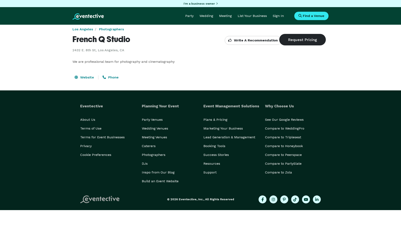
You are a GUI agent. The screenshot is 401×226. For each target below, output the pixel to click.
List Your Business (252, 16)
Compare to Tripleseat (283, 137)
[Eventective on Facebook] (262, 199)
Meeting (225, 16)
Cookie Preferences (95, 155)
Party (189, 16)
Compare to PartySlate (283, 164)
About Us (87, 120)
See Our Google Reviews (284, 120)
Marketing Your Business (223, 128)
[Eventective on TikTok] (295, 199)
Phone (113, 77)
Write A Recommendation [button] (255, 40)
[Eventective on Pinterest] (284, 199)
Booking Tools (214, 146)
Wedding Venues (155, 128)
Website (86, 77)
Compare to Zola (278, 172)
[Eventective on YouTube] (306, 199)
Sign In (278, 16)
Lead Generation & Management (229, 137)
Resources (211, 164)
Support (210, 172)
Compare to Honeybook (284, 146)
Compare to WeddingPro (284, 128)
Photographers (111, 29)
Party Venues (152, 120)
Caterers (149, 146)
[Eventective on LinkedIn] (317, 199)
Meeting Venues (154, 137)
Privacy (86, 146)
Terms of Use (91, 128)
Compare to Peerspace (283, 155)
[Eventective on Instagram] (273, 199)
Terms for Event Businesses (102, 137)
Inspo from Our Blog (158, 172)
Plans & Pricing (215, 120)
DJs (145, 164)
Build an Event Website (160, 181)
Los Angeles (82, 29)
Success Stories (216, 155)
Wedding (206, 16)
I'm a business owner (199, 3)
